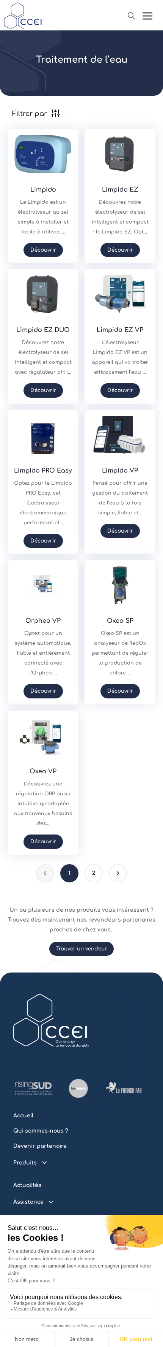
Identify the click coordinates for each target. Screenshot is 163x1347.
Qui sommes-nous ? (40, 1131)
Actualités (27, 1185)
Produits (25, 1163)
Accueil (23, 1116)
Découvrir (43, 250)
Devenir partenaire (40, 1146)
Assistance (28, 1202)
